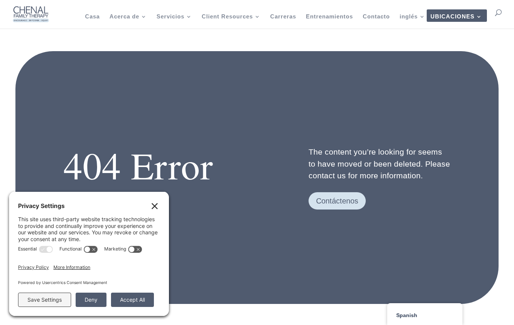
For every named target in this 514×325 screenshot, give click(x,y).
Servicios (170, 17)
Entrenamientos (329, 17)
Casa (92, 17)
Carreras (283, 17)
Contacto (376, 17)
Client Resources (227, 17)
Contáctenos (337, 201)
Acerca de (124, 17)
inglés (409, 17)
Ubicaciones (452, 17)
